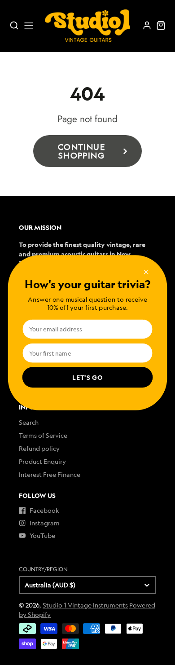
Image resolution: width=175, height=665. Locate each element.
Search (29, 422)
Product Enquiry (42, 461)
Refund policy (39, 448)
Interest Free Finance (49, 474)
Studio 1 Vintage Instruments (85, 605)
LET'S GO (87, 377)
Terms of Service (43, 435)
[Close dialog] (146, 272)
